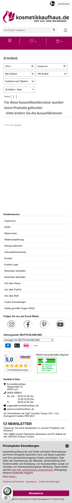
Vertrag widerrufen (13, 246)
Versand (17, 125)
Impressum (10, 221)
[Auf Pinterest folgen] (44, 324)
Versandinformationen (15, 252)
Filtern (8, 66)
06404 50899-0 (14, 392)
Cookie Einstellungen (15, 302)
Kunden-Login (11, 264)
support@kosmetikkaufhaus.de (22, 405)
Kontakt (8, 258)
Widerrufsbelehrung (14, 239)
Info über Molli (11, 296)
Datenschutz (10, 233)
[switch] (7, 498)
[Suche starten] (54, 30)
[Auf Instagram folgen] (11, 324)
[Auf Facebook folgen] (28, 324)
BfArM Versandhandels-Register (52, 354)
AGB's (7, 227)
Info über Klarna (12, 283)
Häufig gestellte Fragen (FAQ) (19, 308)
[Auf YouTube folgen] (60, 324)
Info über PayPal (12, 289)
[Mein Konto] (65, 30)
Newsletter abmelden (15, 277)
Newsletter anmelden (15, 271)
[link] (36, 16)
